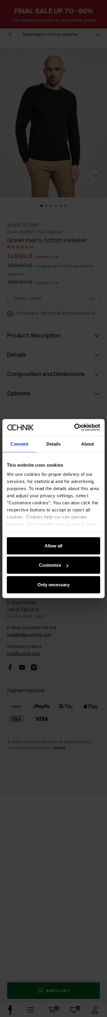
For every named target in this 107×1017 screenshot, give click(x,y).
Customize (50, 565)
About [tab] (87, 443)
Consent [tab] (19, 443)
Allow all (53, 545)
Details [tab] (53, 443)
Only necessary (53, 584)
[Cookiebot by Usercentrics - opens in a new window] (75, 427)
